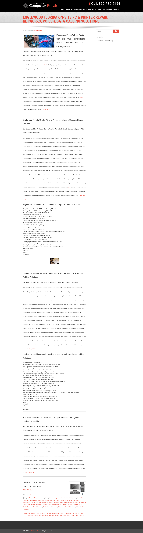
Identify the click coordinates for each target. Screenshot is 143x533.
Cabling (30, 498)
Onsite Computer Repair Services (32, 507)
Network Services (94, 10)
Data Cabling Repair (66, 500)
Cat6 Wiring (33, 500)
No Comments (37, 30)
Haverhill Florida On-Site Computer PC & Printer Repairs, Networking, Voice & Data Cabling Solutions (53, 513)
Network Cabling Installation (72, 502)
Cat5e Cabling (53, 498)
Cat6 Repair (26, 500)
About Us (69, 10)
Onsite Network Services (50, 507)
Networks (64, 505)
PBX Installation (62, 507)
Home (62, 10)
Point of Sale (71, 507)
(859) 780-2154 (47, 109)
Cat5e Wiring (69, 498)
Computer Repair (80, 10)
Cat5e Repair (61, 498)
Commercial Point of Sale (44, 500)
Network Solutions (48, 505)
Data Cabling (56, 500)
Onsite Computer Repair (75, 505)
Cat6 (75, 498)
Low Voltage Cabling (42, 502)
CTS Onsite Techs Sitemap (105, 41)
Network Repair (37, 505)
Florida (45, 65)
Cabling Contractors (38, 498)
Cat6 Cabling (80, 498)
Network (50, 502)
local (69, 187)
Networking (57, 505)
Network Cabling (58, 502)
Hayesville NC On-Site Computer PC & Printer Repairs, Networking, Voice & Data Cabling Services (57, 515)
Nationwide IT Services (111, 10)
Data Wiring (32, 502)
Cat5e (46, 498)
